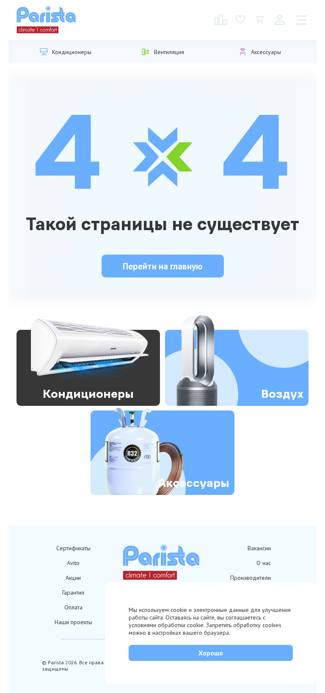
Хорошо (210, 653)
